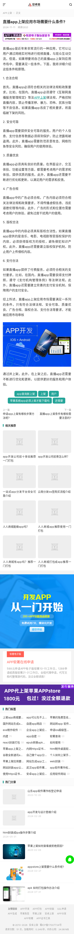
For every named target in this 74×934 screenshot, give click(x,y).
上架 (43, 393)
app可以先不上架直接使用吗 (37, 717)
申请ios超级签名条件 (60, 729)
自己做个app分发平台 (37, 755)
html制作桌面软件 (60, 748)
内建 (7, 736)
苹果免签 (24, 913)
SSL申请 (61, 908)
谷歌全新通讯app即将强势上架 (13, 755)
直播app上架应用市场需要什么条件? (34, 22)
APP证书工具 (43, 918)
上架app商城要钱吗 (13, 717)
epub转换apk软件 (37, 742)
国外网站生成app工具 (13, 723)
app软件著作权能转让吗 (60, 767)
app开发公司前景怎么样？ (53, 456)
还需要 (59, 400)
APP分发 (61, 913)
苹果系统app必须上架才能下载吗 (30, 400)
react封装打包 (13, 742)
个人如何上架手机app (60, 755)
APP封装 (49, 908)
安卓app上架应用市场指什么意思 (37, 773)
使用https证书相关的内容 (13, 773)
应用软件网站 (60, 773)
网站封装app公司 (13, 767)
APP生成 (12, 913)
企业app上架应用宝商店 (37, 729)
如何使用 (57, 742)
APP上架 (7, 13)
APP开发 (24, 908)
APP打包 (37, 908)
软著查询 (57, 736)
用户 (54, 393)
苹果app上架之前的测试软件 (13, 748)
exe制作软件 (12, 729)
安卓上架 (37, 4)
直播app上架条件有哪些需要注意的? (55, 415)
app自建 (33, 736)
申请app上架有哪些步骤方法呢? (18, 415)
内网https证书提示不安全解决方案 (37, 748)
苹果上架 (37, 913)
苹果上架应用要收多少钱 (13, 761)
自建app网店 (36, 723)
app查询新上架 (26, 393)
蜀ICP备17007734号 (51, 925)
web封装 (57, 761)
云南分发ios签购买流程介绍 (54, 491)
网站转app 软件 (60, 723)
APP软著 (28, 918)
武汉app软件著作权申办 (37, 767)
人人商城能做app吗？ (16, 526)
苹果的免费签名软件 (60, 717)
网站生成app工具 (37, 761)
